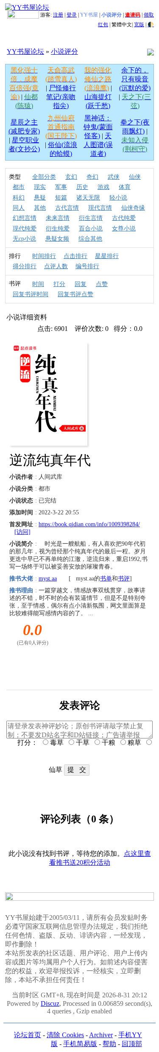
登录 (72, 15)
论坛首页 (27, 1034)
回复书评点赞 (75, 294)
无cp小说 (24, 239)
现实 (40, 187)
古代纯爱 (124, 218)
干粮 (107, 742)
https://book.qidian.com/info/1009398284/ (89, 524)
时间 (38, 284)
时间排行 (44, 256)
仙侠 (135, 177)
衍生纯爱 (58, 228)
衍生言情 (91, 218)
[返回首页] (27, 7)
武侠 (114, 177)
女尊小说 (124, 228)
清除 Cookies (65, 1034)
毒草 (56, 742)
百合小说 (91, 228)
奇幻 (92, 177)
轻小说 (118, 197)
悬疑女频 (57, 239)
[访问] (22, 532)
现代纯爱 (24, 228)
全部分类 (44, 177)
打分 (59, 284)
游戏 (103, 187)
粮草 (133, 742)
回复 (80, 284)
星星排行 (107, 256)
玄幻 (71, 177)
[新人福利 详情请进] (23, 15)
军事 (61, 187)
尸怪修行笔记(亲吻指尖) (61, 96)
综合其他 (90, 239)
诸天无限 (88, 197)
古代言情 (67, 208)
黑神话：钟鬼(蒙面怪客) (98, 126)
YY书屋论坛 (25, 51)
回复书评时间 (30, 294)
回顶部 (132, 1043)
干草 (81, 742)
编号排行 (87, 266)
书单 (106, 578)
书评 (124, 578)
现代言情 (100, 208)
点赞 (102, 284)
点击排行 (75, 256)
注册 (58, 15)
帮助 (109, 1043)
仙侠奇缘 (133, 208)
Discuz (50, 1003)
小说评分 (64, 51)
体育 (125, 187)
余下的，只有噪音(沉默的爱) (135, 79)
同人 (19, 208)
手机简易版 (80, 1043)
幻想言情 (24, 218)
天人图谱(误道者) (98, 144)
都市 (19, 187)
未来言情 (58, 218)
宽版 (139, 25)
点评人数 (56, 266)
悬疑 (40, 197)
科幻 (19, 197)
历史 (82, 187)
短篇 (61, 197)
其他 (40, 208)
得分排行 (24, 266)
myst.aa (48, 578)
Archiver (101, 1034)
